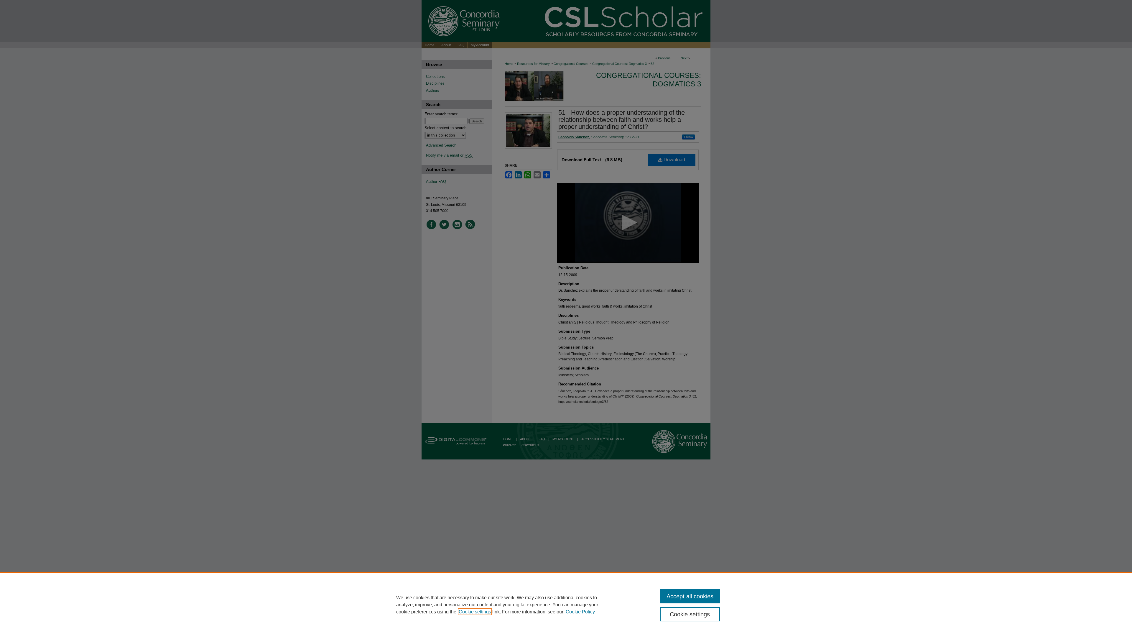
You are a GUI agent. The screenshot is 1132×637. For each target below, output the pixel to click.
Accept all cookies (690, 596)
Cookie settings (475, 611)
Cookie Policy (580, 611)
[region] (566, 604)
